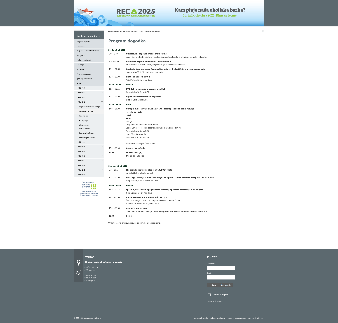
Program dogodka (83, 41)
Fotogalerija (81, 55)
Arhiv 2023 (81, 97)
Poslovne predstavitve (84, 60)
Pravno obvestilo (201, 318)
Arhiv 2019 (81, 151)
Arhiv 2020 (81, 147)
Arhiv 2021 (81, 142)
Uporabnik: (211, 263)
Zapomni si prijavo (219, 294)
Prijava (213, 285)
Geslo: (209, 273)
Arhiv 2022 (81, 102)
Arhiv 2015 (81, 170)
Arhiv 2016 (81, 165)
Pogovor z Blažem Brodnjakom (88, 51)
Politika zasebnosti (217, 318)
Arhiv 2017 (81, 161)
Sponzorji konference (84, 78)
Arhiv (79, 83)
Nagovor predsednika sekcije (89, 107)
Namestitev (80, 69)
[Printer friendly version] (263, 31)
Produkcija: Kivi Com (256, 318)
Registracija (226, 285)
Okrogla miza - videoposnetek (84, 126)
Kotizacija (80, 65)
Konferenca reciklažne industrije (120, 31)
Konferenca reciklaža (88, 36)
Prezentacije (81, 46)
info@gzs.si (90, 280)
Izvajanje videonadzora (237, 318)
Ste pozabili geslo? (214, 301)
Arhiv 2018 (81, 156)
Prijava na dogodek (84, 74)
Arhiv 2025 (81, 88)
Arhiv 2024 (81, 93)
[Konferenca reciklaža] (169, 13)
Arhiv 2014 (81, 174)
